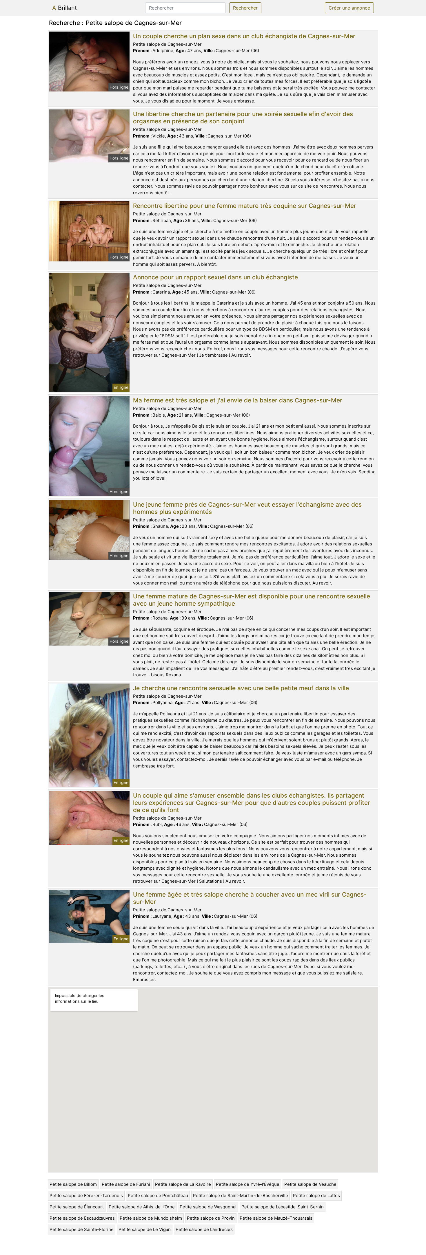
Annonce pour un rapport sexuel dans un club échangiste (215, 277)
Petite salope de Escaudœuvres (82, 1218)
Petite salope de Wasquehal (208, 1207)
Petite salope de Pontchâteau (158, 1195)
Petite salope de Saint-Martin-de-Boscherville (240, 1195)
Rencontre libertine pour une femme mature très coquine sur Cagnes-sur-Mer (244, 205)
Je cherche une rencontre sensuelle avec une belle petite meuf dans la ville (241, 688)
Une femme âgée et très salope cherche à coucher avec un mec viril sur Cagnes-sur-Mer (250, 898)
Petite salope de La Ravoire (183, 1184)
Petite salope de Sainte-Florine (82, 1229)
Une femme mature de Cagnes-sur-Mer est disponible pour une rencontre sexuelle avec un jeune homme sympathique (251, 600)
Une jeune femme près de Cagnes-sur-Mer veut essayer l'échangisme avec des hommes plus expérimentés (247, 508)
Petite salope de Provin (211, 1218)
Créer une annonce (349, 8)
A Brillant (64, 7)
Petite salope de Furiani (126, 1184)
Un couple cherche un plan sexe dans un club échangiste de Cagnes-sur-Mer (244, 36)
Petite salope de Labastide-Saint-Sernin (282, 1207)
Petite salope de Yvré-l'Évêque (247, 1184)
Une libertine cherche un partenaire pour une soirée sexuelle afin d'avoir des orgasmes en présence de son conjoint (243, 117)
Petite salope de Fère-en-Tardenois (86, 1195)
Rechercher (245, 8)
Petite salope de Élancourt (77, 1207)
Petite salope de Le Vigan (145, 1229)
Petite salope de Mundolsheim (151, 1218)
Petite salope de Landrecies (204, 1229)
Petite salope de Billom (73, 1184)
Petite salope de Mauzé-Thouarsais (276, 1218)
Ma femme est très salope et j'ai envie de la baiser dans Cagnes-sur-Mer (237, 400)
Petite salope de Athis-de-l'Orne (142, 1207)
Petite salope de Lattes (316, 1195)
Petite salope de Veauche (310, 1184)
